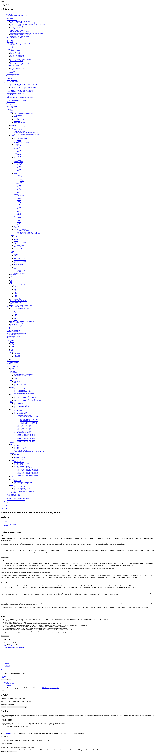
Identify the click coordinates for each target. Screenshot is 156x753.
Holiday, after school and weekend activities (18, 498)
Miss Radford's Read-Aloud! (14, 331)
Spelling (19, 175)
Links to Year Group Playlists (17, 326)
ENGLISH (16, 144)
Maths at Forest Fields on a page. (22, 375)
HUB (11, 110)
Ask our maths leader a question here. (23, 374)
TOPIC (15, 153)
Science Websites (18, 249)
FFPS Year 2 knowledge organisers (26, 435)
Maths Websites (18, 246)
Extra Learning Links (19, 270)
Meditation (16, 263)
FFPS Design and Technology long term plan (25, 397)
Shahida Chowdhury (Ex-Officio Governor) (21, 21)
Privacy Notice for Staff (16, 61)
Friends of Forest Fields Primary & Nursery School (20, 97)
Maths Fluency (21, 195)
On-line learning (18, 115)
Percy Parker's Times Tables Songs (19, 301)
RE (11, 444)
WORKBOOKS (18, 226)
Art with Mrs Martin (19, 245)
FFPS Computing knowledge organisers (24, 393)
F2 (14, 287)
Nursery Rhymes (18, 118)
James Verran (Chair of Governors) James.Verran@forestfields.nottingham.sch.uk (31, 24)
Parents (6, 83)
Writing (12, 476)
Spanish (16, 241)
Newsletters (7, 665)
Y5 (11, 282)
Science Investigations (19, 264)
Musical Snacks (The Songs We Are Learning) (26, 132)
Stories (15, 116)
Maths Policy (17, 377)
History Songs (14, 304)
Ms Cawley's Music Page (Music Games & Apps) (26, 134)
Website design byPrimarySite (50, 688)
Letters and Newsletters (13, 77)
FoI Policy (13, 62)
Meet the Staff (10, 18)
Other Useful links (18, 124)
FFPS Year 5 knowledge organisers (26, 440)
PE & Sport (10, 72)
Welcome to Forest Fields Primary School (17, 15)
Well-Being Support (12, 106)
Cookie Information (9, 683)
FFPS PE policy (18, 410)
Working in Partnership (13, 74)
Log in (7, 5)
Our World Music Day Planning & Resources (22, 321)
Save (15, 751)
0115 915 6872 (8, 645)
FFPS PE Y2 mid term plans (24, 425)
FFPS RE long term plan (20, 447)
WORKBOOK (18, 137)
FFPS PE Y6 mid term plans (24, 431)
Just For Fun (17, 227)
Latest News (7, 663)
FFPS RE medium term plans (21, 448)
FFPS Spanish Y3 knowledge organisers (27, 470)
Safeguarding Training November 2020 (20, 64)
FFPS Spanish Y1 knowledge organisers (27, 467)
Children (6, 103)
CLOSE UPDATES (5, 679)
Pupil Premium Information (17, 68)
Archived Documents (15, 50)
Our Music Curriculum (19, 131)
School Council (11, 105)
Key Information (8, 14)
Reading (12, 371)
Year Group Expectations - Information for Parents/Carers (22, 84)
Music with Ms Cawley (20, 229)
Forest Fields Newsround (13, 494)
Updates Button (5, 635)
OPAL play (10, 327)
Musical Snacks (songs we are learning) (27, 232)
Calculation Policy (18, 378)
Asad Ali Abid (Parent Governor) (18, 28)
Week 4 (19, 169)
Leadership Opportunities (13, 336)
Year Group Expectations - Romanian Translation (23, 87)
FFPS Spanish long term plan (21, 463)
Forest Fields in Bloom (13, 334)
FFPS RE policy (18, 445)
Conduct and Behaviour (13, 65)
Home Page (4, 508)
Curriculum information (13, 366)
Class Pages (10, 109)
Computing (13, 387)
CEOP (2, 677)
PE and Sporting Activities (14, 330)
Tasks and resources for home (21, 126)
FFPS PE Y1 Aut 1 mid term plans (29, 416)
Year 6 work (17, 358)
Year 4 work (17, 355)
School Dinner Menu (12, 81)
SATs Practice (17, 271)
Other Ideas (17, 121)
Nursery (12, 112)
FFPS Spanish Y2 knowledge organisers (27, 469)
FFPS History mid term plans (21, 406)
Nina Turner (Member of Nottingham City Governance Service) (26, 33)
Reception (13, 125)
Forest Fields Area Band (16, 299)
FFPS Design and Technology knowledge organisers (27, 400)
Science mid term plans (20, 457)
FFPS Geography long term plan (22, 488)
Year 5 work (17, 356)
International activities (12, 362)
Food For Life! (11, 340)
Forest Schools (11, 339)
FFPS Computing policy (20, 388)
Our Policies (10, 46)
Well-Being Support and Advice (15, 93)
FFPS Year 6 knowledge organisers (26, 441)
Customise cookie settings (20, 707)
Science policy (17, 454)
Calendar (9, 78)
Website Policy (8, 685)
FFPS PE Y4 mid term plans (24, 428)
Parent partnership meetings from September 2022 (20, 90)
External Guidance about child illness (16, 100)
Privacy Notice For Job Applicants (19, 58)
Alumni (6, 501)
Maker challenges (18, 129)
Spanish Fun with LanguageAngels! (16, 333)
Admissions (10, 40)
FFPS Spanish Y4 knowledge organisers (27, 472)
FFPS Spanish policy (19, 462)
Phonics (16, 173)
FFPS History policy (19, 403)
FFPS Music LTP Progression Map (23, 482)
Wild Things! (10, 328)
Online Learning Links (19, 244)
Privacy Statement (15, 52)
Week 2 (19, 141)
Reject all (3, 707)
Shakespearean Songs (16, 302)
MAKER (9, 364)
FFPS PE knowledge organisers (22, 432)
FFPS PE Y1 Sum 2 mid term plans (29, 424)
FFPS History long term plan (21, 405)
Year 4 (12, 251)
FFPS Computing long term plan (22, 390)
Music (12, 479)
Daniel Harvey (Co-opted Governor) (19, 36)
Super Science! (11, 337)
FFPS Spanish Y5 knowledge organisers (27, 473)
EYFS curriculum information (15, 495)
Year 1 (12, 128)
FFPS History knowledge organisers (23, 407)
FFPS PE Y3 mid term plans (24, 426)
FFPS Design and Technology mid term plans (25, 399)
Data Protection (11, 49)
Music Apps (13, 324)
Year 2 (12, 135)
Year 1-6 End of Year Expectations (19, 86)
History (12, 402)
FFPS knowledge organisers (21, 450)
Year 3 (12, 235)
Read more (3, 676)
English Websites (18, 248)
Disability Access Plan (16, 45)
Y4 (11, 280)
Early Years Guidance (19, 119)
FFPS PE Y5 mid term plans (24, 429)
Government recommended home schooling (25, 113)
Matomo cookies (9, 733)
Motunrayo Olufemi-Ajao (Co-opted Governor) (22, 23)
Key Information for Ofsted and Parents (17, 39)
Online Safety (10, 94)
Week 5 (19, 170)
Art (11, 380)
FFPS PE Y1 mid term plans (24, 415)
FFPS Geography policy (20, 486)
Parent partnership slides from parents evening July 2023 (21, 91)
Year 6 (12, 266)
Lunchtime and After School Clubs (16, 500)
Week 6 (19, 172)
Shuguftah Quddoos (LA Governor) (19, 31)
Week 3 (19, 167)
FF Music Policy (18, 481)
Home (5, 12)
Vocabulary (13, 492)
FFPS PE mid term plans (20, 413)
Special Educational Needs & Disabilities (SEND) (20, 43)
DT (11, 394)
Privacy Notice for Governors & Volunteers (21, 59)
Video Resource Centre (13, 361)
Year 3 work (17, 353)
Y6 (11, 283)
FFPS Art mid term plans (20, 384)
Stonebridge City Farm (19, 122)
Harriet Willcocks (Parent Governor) (19, 30)
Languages (10, 350)
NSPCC (9, 96)
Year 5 (12, 252)
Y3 (11, 279)
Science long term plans (20, 456)
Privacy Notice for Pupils (16, 53)
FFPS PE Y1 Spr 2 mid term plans (29, 421)
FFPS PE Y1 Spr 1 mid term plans (29, 419)
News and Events (8, 75)
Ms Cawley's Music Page (13, 298)
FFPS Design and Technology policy (23, 396)
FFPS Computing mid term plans (22, 391)
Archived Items (14, 69)
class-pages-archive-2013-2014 (18, 285)
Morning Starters (18, 163)
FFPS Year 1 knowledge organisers (26, 434)
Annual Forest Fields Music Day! (15, 306)
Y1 (11, 276)
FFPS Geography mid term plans (22, 489)
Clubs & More (7, 497)
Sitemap (6, 682)
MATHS (16, 148)
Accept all (9, 707)
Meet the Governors (12, 20)
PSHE (12, 443)
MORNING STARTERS (20, 138)
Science (16, 239)
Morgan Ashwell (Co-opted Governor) (20, 26)
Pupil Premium (11, 66)
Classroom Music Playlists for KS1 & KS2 (21, 305)
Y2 (11, 277)
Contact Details (11, 17)
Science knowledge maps (20, 459)
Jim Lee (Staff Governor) (16, 27)
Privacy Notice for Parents (17, 55)
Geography (13, 485)
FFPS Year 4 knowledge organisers (26, 438)
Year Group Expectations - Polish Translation (22, 88)
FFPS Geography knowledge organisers (24, 491)
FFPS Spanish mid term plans (21, 465)
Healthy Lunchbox (12, 80)
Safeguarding (10, 42)
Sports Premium (11, 71)
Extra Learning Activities (20, 260)
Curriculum (7, 365)
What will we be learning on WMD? (19, 308)
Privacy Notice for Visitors (17, 56)
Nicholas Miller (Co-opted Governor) (20, 34)
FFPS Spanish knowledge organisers (23, 466)
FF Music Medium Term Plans (21, 484)
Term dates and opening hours (15, 37)
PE (14, 157)
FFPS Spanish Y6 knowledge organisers (27, 475)
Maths (15, 238)
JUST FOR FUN (18, 162)
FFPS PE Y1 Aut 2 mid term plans (29, 418)
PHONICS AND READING (21, 143)
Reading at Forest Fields (13, 99)
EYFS (12, 368)
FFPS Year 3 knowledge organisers (26, 437)
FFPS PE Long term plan (20, 412)
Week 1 (19, 140)
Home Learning (11, 102)
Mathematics (13, 372)
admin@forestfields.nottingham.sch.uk (14, 647)
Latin (11, 359)
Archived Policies (15, 47)
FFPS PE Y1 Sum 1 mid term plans (29, 422)
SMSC (12, 478)
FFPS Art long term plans (20, 383)
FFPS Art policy (18, 381)
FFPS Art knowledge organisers (22, 385)
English (16, 236)
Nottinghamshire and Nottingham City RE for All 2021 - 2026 (30, 451)
